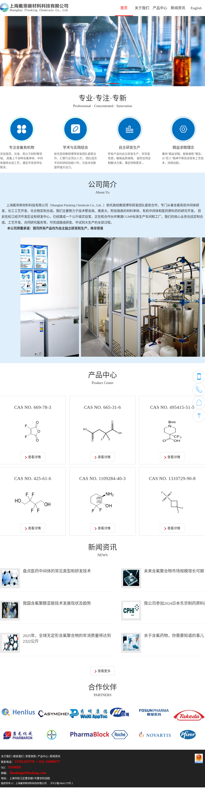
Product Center (103, 383)
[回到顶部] (199, 416)
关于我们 (142, 8)
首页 (124, 8)
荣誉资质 (30, 756)
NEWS (102, 555)
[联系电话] (199, 377)
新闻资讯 (178, 8)
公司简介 (102, 185)
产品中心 (160, 8)
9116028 (14, 767)
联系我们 (18, 756)
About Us (102, 192)
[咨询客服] (199, 403)
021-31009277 (49, 762)
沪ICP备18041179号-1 (61, 783)
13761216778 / (26, 762)
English (196, 8)
